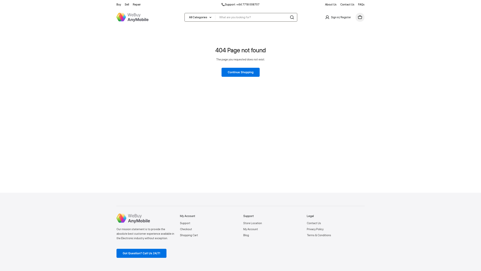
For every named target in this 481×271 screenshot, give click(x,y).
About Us (331, 4)
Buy (118, 4)
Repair (137, 4)
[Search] (292, 17)
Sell (127, 4)
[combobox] (241, 17)
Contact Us (347, 4)
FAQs (361, 4)
